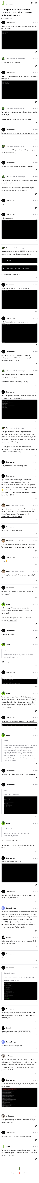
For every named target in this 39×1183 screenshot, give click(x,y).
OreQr (26, 1173)
